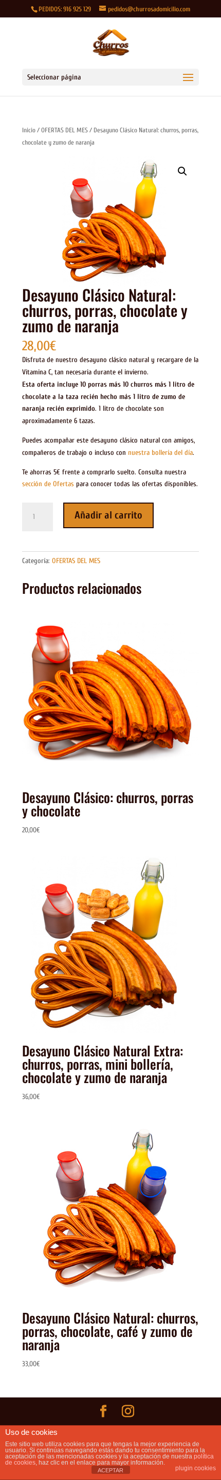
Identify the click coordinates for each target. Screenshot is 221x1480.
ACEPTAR (110, 1470)
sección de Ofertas (48, 483)
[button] (182, 171)
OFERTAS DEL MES (64, 130)
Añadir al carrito (108, 515)
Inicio (28, 130)
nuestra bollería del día (160, 452)
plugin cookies (195, 1468)
